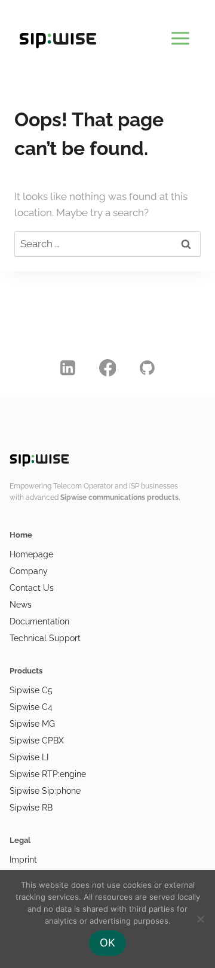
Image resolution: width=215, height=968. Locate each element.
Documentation (39, 621)
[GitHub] (147, 367)
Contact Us (32, 588)
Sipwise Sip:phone (45, 791)
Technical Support (45, 638)
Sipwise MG (32, 724)
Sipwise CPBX (37, 740)
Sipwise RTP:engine (48, 774)
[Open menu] (180, 36)
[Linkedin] (68, 367)
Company (29, 571)
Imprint (23, 859)
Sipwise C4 (31, 707)
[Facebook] (107, 367)
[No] (200, 919)
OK (107, 942)
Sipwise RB (31, 807)
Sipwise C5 (31, 690)
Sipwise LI (29, 757)
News (21, 604)
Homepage (31, 554)
